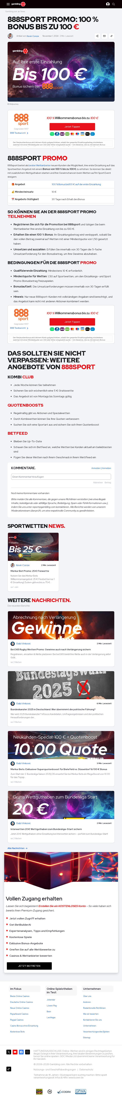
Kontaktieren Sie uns (92, 1020)
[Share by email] (104, 36)
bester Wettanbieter (40, 165)
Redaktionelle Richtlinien (94, 1008)
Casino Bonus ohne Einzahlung (24, 1026)
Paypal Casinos (16, 1020)
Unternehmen (89, 1026)
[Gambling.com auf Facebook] (21, 1057)
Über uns (87, 996)
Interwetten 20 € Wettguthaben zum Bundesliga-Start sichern (46, 829)
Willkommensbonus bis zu (72, 118)
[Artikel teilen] (97, 36)
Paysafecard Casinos (19, 1014)
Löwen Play (52, 1005)
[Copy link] (112, 36)
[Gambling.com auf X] (8, 1057)
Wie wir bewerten (90, 1014)
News (22, 11)
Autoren (87, 1002)
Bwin (49, 1011)
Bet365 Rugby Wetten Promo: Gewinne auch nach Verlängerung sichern (51, 649)
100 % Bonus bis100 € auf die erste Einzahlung (76, 184)
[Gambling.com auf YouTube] (15, 1057)
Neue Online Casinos (19, 1008)
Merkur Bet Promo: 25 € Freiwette (30, 571)
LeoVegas (51, 1017)
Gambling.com (11, 11)
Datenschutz (86, 1069)
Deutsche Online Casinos (21, 1002)
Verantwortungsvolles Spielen (96, 1031)
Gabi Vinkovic (23, 643)
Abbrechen (98, 482)
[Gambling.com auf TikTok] (8, 1074)
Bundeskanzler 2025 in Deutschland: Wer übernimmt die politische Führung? (53, 709)
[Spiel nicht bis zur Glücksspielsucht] (39, 1092)
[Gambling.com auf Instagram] (27, 1057)
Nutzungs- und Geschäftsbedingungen (55, 1069)
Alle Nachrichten (16, 848)
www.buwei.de (76, 1077)
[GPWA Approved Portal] (80, 1091)
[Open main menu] (8, 4)
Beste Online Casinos (19, 996)
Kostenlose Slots (17, 1031)
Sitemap (86, 1037)
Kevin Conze (33, 36)
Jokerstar (51, 999)
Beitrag (108, 482)
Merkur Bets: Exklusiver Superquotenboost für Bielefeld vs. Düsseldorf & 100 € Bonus (59, 769)
